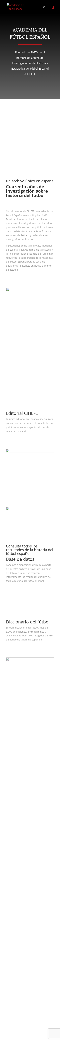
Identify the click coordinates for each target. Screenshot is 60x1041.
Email (9, 819)
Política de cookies (16, 753)
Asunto (10, 825)
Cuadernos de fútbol (25, 379)
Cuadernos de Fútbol (17, 767)
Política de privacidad (18, 745)
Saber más (18, 279)
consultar (17, 591)
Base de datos (14, 771)
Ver (12, 441)
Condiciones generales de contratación (28, 749)
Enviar (14, 1010)
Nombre (10, 806)
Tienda (10, 775)
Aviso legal (12, 741)
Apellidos (11, 812)
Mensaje (11, 836)
